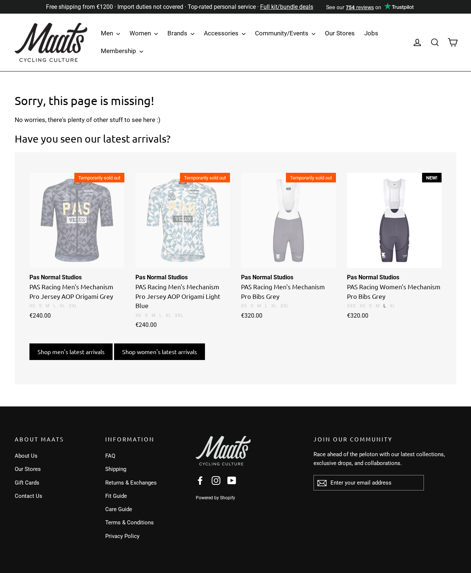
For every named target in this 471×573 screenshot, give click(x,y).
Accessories (222, 33)
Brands (178, 33)
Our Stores (340, 33)
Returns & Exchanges (131, 482)
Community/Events (282, 33)
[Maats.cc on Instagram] (216, 480)
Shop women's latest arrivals (159, 351)
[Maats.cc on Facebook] (200, 480)
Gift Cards (27, 482)
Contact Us (28, 496)
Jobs (371, 33)
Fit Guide (116, 496)
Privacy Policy (122, 536)
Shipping (115, 469)
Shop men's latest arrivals (71, 351)
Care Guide (118, 509)
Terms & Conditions (129, 522)
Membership (119, 51)
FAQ (110, 456)
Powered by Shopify (215, 497)
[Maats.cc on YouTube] (231, 480)
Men (107, 33)
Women (141, 33)
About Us (26, 456)
